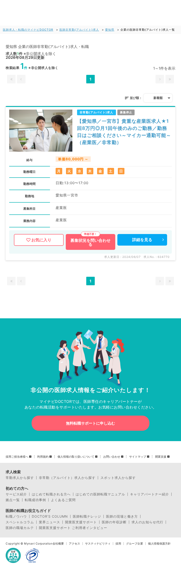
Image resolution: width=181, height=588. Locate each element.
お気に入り (41, 240)
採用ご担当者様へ (17, 456)
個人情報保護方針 (159, 543)
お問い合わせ (111, 456)
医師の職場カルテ (20, 527)
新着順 (158, 98)
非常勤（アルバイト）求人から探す (67, 477)
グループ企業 (134, 543)
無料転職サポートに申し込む (90, 423)
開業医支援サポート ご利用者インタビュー (73, 527)
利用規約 (43, 456)
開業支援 (160, 456)
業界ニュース (49, 522)
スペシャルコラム (20, 522)
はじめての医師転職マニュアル (100, 494)
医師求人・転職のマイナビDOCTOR (28, 29)
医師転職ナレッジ (87, 516)
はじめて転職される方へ (51, 494)
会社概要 (58, 543)
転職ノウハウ (16, 516)
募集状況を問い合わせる (90, 242)
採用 (118, 543)
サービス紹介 (16, 494)
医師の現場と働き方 (122, 516)
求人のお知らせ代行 (147, 522)
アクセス (74, 543)
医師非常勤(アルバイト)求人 (79, 29)
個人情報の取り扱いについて (76, 456)
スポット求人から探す (118, 477)
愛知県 (109, 29)
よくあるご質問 (63, 500)
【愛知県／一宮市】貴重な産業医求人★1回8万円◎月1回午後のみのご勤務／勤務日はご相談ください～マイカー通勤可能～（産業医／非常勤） (124, 131)
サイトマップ (137, 456)
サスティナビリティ (98, 543)
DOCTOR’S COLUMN (50, 516)
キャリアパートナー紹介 (149, 494)
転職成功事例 (35, 500)
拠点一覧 (13, 500)
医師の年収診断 (114, 522)
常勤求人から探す (20, 477)
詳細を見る (142, 239)
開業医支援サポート (81, 522)
